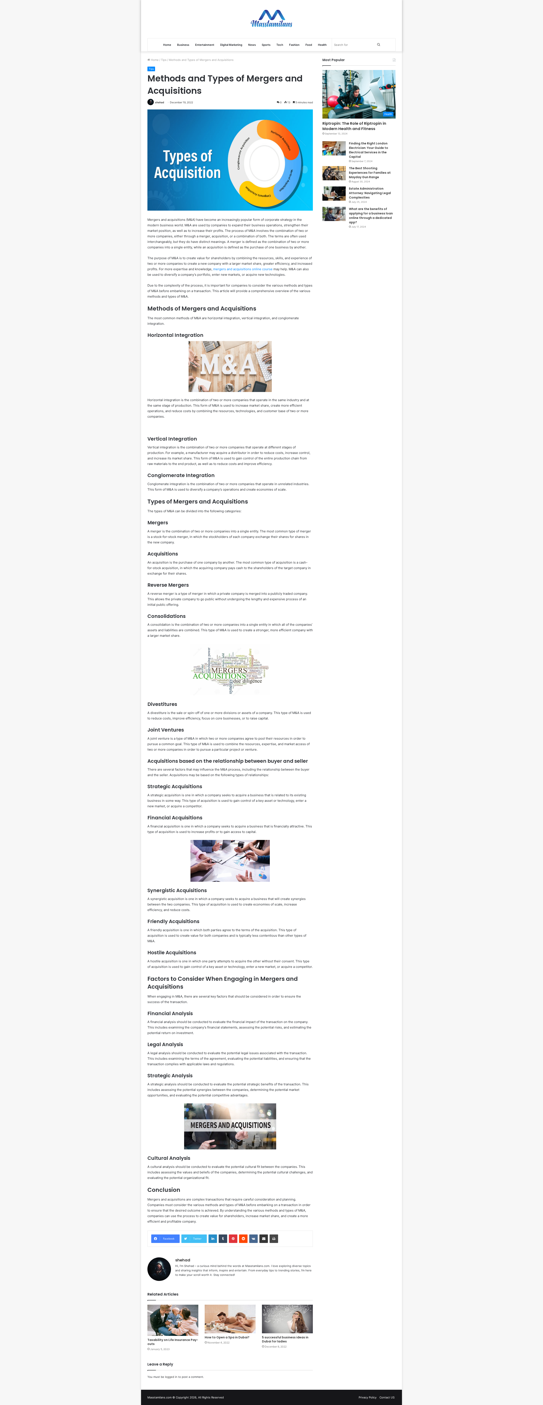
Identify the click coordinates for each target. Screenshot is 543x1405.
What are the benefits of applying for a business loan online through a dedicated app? (371, 215)
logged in (171, 1376)
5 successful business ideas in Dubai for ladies (285, 1339)
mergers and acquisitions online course (243, 269)
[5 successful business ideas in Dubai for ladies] (287, 1319)
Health (322, 44)
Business (183, 44)
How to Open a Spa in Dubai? (227, 1337)
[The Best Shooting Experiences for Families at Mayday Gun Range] (334, 173)
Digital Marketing (231, 44)
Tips (164, 60)
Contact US (387, 1397)
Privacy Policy (367, 1397)
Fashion (294, 44)
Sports (266, 44)
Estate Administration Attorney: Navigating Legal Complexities (370, 193)
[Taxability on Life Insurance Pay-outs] (172, 1320)
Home (167, 44)
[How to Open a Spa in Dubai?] (230, 1319)
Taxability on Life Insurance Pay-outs (172, 1342)
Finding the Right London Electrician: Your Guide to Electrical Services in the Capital (368, 150)
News (252, 44)
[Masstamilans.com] (271, 19)
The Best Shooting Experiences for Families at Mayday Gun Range (370, 172)
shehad (159, 102)
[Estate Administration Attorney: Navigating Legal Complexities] (334, 193)
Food (308, 44)
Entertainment (204, 44)
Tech (279, 44)
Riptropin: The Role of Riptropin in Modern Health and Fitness (354, 126)
